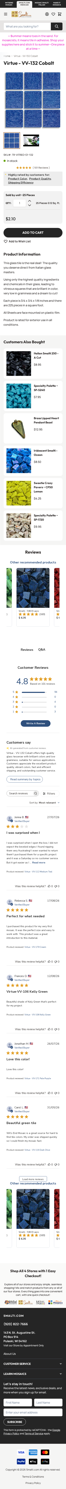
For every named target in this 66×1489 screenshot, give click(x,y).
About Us (10, 1354)
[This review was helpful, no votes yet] (49, 886)
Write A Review (35, 723)
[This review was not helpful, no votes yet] (55, 886)
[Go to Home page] (21, 14)
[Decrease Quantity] (29, 205)
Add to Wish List (20, 241)
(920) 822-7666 (16, 1324)
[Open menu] (6, 14)
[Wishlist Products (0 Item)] (53, 14)
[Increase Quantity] (29, 201)
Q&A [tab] (41, 649)
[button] (9, 4)
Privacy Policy (33, 1483)
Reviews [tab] (27, 650)
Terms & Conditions (33, 1476)
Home (7, 56)
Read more (38, 862)
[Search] (56, 26)
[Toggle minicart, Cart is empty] (59, 14)
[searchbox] (19, 793)
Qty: (8, 203)
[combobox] (44, 802)
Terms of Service (34, 1433)
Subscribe (14, 1422)
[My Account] (47, 14)
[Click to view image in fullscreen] (33, 99)
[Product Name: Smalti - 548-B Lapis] (33, 597)
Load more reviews (33, 1179)
